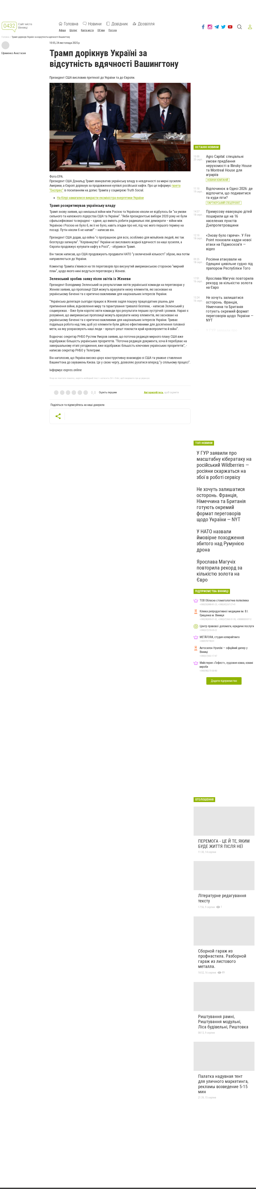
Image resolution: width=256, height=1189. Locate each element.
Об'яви (101, 30)
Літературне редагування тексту (222, 898)
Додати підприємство (224, 681)
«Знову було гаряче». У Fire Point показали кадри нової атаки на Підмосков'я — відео (229, 242)
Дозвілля (146, 24)
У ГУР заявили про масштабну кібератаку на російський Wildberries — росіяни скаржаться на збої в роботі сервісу (224, 465)
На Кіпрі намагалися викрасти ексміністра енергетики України (100, 198)
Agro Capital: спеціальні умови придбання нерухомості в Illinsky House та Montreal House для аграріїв (229, 165)
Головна (71, 24)
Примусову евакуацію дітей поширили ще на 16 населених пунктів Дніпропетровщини (229, 218)
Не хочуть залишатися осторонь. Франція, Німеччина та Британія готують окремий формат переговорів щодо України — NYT (229, 309)
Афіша (62, 30)
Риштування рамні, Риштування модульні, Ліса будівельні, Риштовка (223, 1022)
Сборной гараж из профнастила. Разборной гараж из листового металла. (222, 958)
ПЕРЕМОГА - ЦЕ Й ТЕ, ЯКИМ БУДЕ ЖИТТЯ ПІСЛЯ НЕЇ (224, 843)
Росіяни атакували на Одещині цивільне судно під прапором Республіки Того (229, 263)
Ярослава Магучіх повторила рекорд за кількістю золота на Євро (229, 283)
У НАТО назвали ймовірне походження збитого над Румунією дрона (220, 540)
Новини (95, 24)
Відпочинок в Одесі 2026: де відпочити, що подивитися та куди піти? (229, 193)
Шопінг (73, 30)
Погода (113, 30)
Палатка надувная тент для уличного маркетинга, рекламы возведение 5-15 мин (223, 1084)
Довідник (119, 24)
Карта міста (87, 30)
